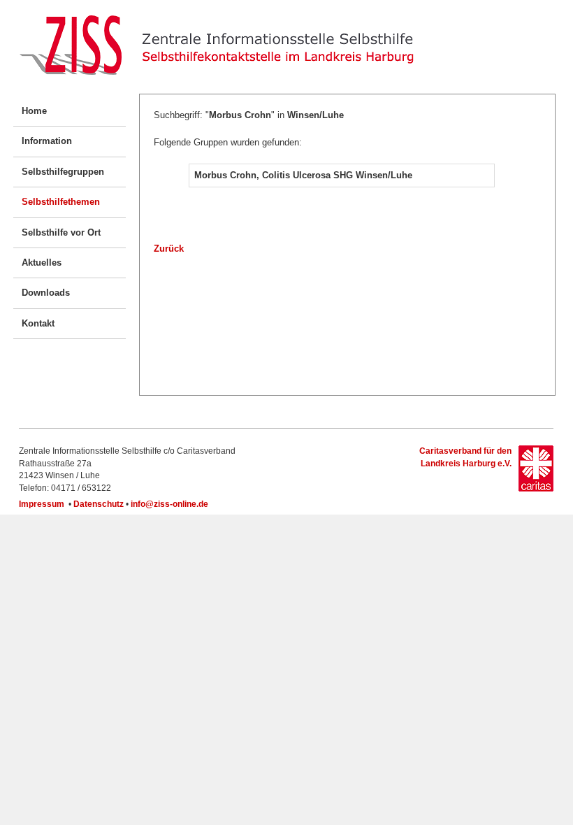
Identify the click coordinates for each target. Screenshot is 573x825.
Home (34, 111)
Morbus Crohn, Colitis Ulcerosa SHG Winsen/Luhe (303, 175)
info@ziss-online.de (169, 504)
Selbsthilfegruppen (63, 171)
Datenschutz (98, 504)
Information (47, 141)
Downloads (46, 292)
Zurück (169, 248)
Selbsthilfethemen (61, 201)
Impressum (41, 504)
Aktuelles (41, 262)
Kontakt (38, 323)
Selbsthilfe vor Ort (61, 232)
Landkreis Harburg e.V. (465, 463)
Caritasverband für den (465, 451)
